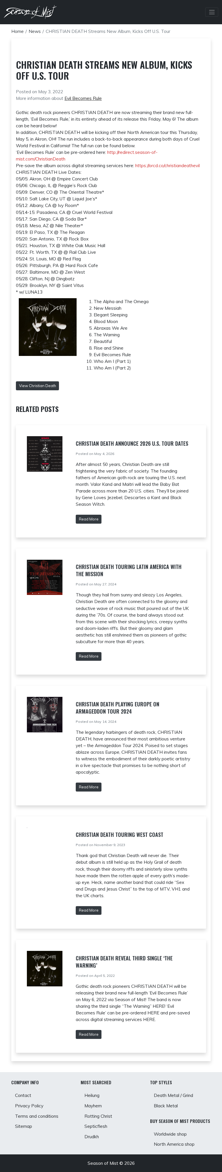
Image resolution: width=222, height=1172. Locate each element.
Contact (23, 1095)
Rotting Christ (98, 1116)
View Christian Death (37, 385)
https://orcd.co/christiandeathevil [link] (167, 165)
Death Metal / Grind (173, 1095)
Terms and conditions (36, 1116)
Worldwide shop (170, 1134)
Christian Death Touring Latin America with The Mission (129, 570)
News (35, 31)
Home (17, 31)
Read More (89, 519)
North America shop (174, 1144)
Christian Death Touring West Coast (119, 834)
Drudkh (91, 1136)
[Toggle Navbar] (211, 12)
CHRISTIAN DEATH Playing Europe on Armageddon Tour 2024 (117, 707)
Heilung (91, 1095)
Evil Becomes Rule (83, 98)
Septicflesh (95, 1126)
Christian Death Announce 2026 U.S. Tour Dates (132, 443)
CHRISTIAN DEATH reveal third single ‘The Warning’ (124, 961)
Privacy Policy (29, 1105)
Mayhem (93, 1105)
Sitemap (23, 1126)
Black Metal (166, 1105)
